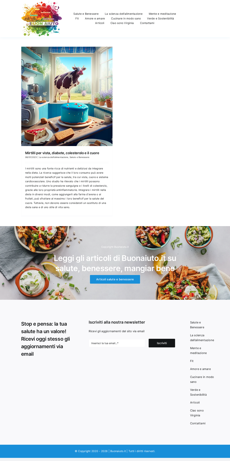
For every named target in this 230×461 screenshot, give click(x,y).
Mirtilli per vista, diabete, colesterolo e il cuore (62, 153)
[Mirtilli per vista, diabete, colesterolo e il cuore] (66, 96)
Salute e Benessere (79, 157)
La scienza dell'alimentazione (53, 157)
